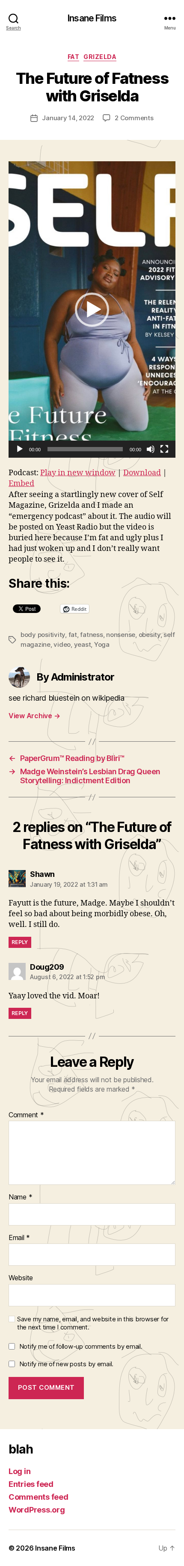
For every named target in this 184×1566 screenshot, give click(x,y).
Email (19, 1238)
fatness (91, 635)
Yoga (102, 644)
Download (142, 473)
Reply (20, 942)
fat (72, 635)
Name (20, 1197)
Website (21, 1278)
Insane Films (92, 18)
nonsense (120, 635)
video (62, 644)
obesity (149, 635)
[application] (92, 309)
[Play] (19, 449)
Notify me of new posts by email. (66, 1364)
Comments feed (38, 1496)
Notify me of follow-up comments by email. (80, 1346)
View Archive (34, 715)
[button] (92, 310)
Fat (74, 56)
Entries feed (31, 1484)
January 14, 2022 (68, 118)
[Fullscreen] (164, 449)
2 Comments (134, 118)
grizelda (99, 56)
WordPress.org (37, 1509)
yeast (82, 644)
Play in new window (78, 473)
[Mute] (150, 449)
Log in (19, 1471)
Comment (26, 1115)
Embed (21, 483)
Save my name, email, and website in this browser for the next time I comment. (93, 1323)
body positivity (43, 635)
